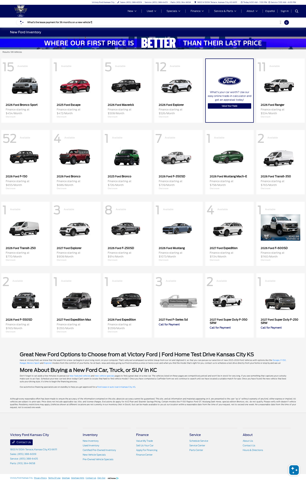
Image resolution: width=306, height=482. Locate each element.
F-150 (283, 360)
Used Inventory (91, 445)
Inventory (90, 435)
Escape (276, 360)
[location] (195, 2)
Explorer (48, 363)
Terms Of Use (54, 478)
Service (195, 435)
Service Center (197, 445)
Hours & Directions (253, 450)
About (248, 435)
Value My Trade (144, 441)
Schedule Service (198, 441)
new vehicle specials (104, 376)
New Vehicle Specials (94, 454)
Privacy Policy (40, 478)
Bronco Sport (33, 363)
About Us (248, 441)
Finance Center (144, 454)
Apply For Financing (146, 450)
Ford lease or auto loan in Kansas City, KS (116, 387)
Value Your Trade (229, 106)
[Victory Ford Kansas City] (37, 10)
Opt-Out (101, 478)
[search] (296, 12)
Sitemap (66, 478)
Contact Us (23, 442)
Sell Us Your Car (144, 445)
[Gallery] (153, 43)
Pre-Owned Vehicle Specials (98, 459)
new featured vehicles (80, 376)
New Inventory (90, 441)
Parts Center (196, 450)
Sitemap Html (77, 478)
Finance (142, 435)
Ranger (23, 363)
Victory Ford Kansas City (21, 478)
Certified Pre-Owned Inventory (99, 450)
